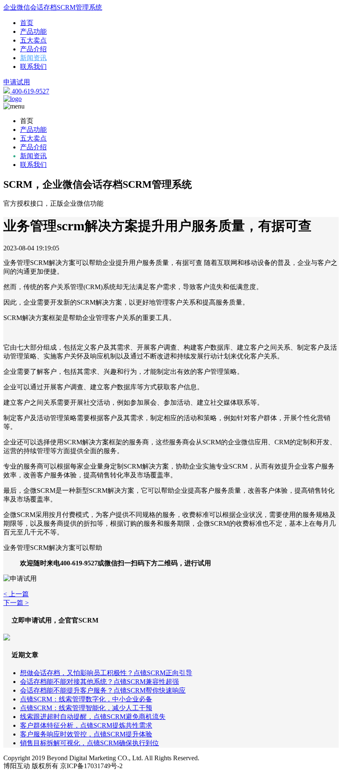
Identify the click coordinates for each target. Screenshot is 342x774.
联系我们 (33, 66)
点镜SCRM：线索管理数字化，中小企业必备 (86, 699)
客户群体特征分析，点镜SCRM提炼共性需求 (86, 725)
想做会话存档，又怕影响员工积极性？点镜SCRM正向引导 (106, 672)
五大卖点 (33, 40)
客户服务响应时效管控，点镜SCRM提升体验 (86, 734)
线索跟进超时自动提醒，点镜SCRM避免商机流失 (93, 716)
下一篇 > (16, 602)
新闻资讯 (33, 57)
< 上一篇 (16, 594)
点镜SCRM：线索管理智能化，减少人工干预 (86, 707)
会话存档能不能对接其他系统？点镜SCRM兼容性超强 (99, 681)
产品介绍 (33, 49)
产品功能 (33, 31)
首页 (26, 22)
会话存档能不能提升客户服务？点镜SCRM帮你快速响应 (103, 690)
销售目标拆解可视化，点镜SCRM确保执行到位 (89, 742)
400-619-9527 (29, 91)
